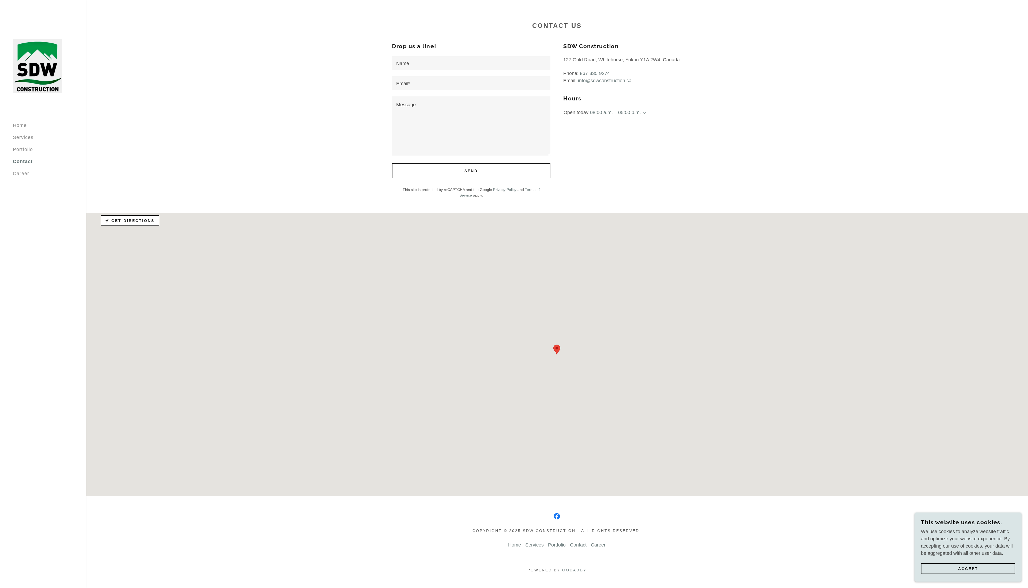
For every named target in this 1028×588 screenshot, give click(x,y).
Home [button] (514, 545)
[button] (643, 113)
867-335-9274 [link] (595, 73)
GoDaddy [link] (574, 570)
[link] (37, 65)
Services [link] (23, 137)
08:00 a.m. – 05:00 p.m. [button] (615, 112)
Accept (968, 569)
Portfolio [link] (23, 149)
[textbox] (471, 63)
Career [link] (21, 173)
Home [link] (20, 125)
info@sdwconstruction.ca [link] (605, 80)
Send (471, 171)
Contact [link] (23, 161)
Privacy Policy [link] (504, 189)
